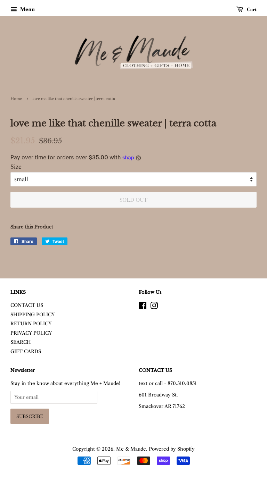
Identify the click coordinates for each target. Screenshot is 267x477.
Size (16, 166)
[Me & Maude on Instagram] (154, 307)
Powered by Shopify (172, 449)
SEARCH (20, 342)
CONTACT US (26, 305)
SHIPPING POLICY (32, 315)
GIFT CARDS (25, 351)
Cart (251, 9)
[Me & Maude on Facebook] (143, 307)
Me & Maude (131, 449)
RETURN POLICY (31, 324)
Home (16, 98)
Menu (27, 9)
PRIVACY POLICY (31, 333)
